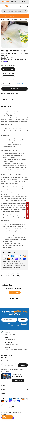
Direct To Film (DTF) (12, 19)
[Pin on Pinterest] (18, 275)
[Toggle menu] (2, 6)
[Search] (25, 11)
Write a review (14, 292)
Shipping (3, 58)
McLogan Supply (11, 53)
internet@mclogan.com (11, 344)
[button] (27, 210)
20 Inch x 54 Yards (8, 69)
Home (3, 19)
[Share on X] (13, 275)
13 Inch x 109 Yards (9, 78)
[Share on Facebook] (8, 275)
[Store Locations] (20, 6)
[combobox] (14, 11)
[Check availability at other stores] (25, 100)
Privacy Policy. (16, 325)
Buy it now (14, 88)
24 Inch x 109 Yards (8, 73)
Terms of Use (21, 369)
